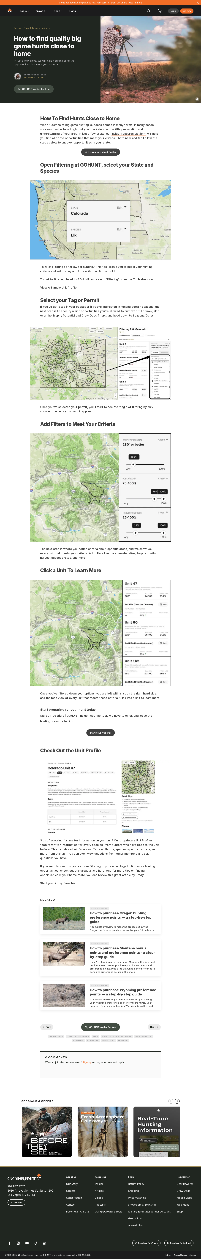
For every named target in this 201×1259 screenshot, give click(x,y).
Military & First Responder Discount (149, 1211)
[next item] (177, 1101)
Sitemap (193, 1255)
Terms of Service (180, 1255)
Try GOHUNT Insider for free (34, 89)
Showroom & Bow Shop (142, 1204)
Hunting (78, 1041)
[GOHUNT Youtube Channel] (27, 1243)
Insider (44, 28)
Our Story (72, 1184)
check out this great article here (82, 870)
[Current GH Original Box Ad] (47, 1132)
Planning (93, 1041)
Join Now (187, 11)
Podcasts (100, 1204)
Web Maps (183, 1204)
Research (108, 1041)
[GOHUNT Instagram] (18, 1243)
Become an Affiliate (77, 1211)
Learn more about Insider (102, 152)
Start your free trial (100, 732)
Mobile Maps (184, 1197)
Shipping (133, 1191)
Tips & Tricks (31, 28)
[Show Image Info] (197, 99)
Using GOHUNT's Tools (108, 1211)
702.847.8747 (16, 1186)
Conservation (74, 1197)
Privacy (168, 1255)
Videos (99, 1197)
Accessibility (135, 1225)
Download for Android (180, 1243)
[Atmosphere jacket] (103, 1132)
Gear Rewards (185, 1184)
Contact (70, 1204)
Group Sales (135, 1218)
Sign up (87, 1062)
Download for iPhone (148, 1243)
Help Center (183, 1176)
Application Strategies (117, 1036)
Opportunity (143, 1036)
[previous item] (170, 1101)
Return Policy (136, 1184)
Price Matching (137, 1197)
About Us (71, 1176)
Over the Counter (78, 1036)
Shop (131, 1176)
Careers (70, 1191)
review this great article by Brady (121, 875)
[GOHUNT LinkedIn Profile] (44, 1243)
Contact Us (17, 1202)
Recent (18, 28)
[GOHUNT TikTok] (36, 1243)
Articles (99, 1191)
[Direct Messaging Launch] (158, 1132)
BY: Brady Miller (34, 78)
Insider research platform (129, 133)
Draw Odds (56, 1036)
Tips (95, 1036)
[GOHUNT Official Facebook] (9, 1243)
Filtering (112, 279)
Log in (173, 11)
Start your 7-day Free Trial (58, 883)
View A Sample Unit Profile (58, 287)
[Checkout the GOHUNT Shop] (160, 11)
